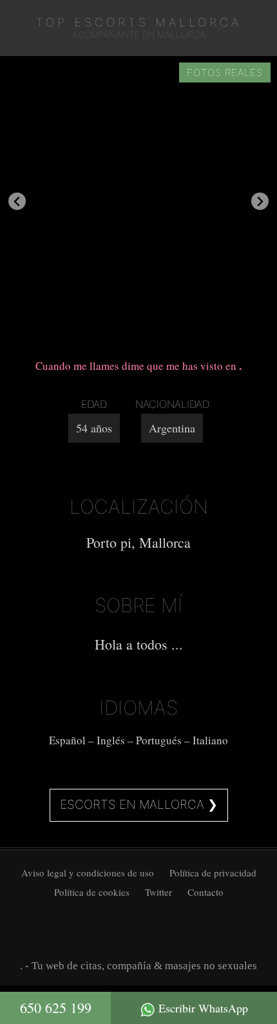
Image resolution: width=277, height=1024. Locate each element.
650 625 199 (55, 1007)
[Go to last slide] (17, 201)
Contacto (205, 891)
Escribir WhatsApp (201, 1008)
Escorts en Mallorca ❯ (139, 804)
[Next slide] (260, 201)
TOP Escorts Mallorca (139, 22)
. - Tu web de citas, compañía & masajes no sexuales (138, 966)
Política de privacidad (212, 872)
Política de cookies (91, 891)
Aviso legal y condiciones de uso (87, 872)
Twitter (158, 891)
